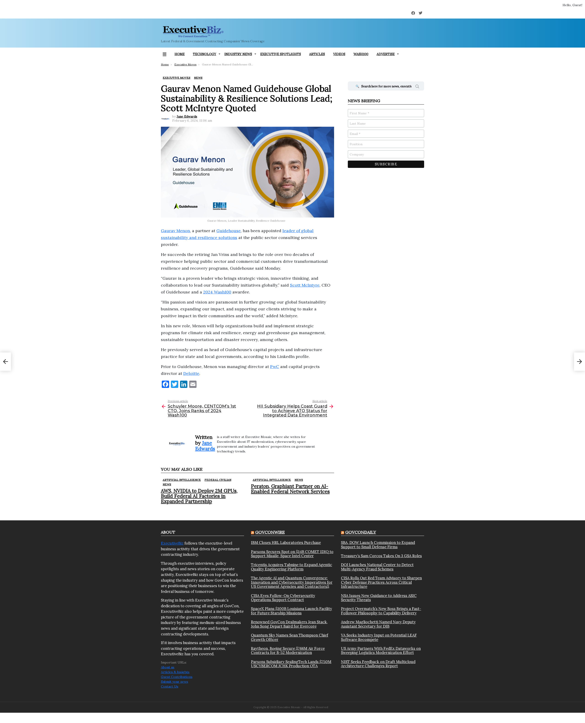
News (167, 484)
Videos (339, 54)
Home (180, 54)
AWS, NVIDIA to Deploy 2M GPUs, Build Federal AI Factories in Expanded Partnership (199, 496)
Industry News (238, 54)
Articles (317, 54)
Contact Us (169, 686)
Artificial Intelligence (182, 479)
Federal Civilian (218, 479)
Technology (204, 54)
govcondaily (360, 532)
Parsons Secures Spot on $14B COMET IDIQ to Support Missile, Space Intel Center (292, 554)
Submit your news (174, 682)
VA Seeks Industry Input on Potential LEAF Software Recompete (379, 637)
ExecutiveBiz (172, 543)
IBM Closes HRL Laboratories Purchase (286, 542)
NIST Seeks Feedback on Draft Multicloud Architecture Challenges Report (378, 664)
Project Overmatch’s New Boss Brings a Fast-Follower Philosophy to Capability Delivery (381, 611)
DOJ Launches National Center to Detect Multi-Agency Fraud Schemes (377, 567)
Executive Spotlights (280, 54)
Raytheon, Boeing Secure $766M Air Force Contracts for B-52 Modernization (288, 650)
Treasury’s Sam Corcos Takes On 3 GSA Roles (381, 556)
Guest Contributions (176, 677)
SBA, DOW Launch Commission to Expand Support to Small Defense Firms (378, 544)
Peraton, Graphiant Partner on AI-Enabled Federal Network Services (290, 489)
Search (417, 87)
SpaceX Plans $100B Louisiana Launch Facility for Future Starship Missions (291, 611)
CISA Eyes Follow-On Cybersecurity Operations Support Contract (283, 598)
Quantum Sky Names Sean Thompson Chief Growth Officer (289, 637)
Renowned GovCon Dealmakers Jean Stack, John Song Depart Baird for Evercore (289, 624)
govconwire (270, 532)
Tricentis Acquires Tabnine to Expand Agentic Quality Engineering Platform (291, 567)
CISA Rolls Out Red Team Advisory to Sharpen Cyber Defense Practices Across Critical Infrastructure (381, 582)
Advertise (386, 54)
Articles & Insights (175, 672)
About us (167, 667)
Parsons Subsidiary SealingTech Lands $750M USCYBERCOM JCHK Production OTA (291, 664)
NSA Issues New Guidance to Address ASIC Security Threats (379, 598)
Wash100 (361, 54)
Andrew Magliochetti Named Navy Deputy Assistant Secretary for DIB (378, 624)
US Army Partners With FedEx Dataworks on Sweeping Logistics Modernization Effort (381, 650)
